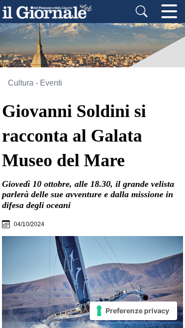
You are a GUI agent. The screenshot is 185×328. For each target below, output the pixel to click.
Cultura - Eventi (35, 83)
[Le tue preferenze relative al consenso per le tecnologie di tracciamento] (133, 310)
